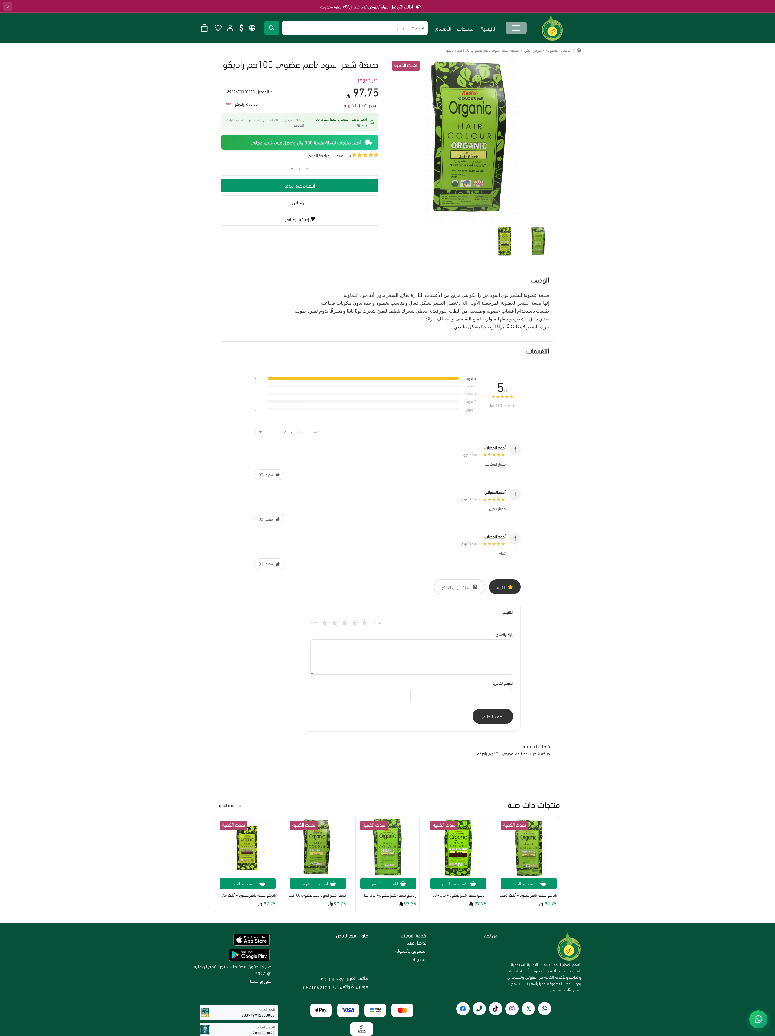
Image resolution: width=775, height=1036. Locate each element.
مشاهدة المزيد (229, 805)
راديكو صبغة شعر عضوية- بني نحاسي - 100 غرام (387, 895)
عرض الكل (532, 49)
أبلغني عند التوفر (300, 185)
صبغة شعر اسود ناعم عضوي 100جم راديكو (513, 753)
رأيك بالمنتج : (503, 634)
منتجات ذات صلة (534, 804)
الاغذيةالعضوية (559, 49)
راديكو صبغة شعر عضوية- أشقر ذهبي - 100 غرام (528, 895)
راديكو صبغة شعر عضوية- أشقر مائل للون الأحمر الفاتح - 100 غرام (247, 895)
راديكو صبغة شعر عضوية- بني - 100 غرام (457, 895)
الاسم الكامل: (503, 683)
